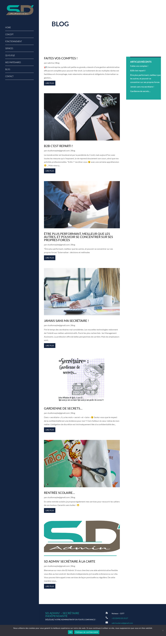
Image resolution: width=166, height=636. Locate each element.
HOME (8, 28)
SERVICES (9, 48)
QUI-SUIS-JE (10, 55)
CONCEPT (9, 35)
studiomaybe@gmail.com (58, 150)
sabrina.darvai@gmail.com (122, 623)
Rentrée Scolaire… (59, 492)
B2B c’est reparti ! (58, 146)
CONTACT (9, 76)
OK (70, 632)
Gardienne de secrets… (63, 408)
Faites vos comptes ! (61, 58)
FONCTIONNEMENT (13, 41)
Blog (57, 63)
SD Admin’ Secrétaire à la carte (69, 561)
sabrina (50, 63)
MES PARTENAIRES (13, 62)
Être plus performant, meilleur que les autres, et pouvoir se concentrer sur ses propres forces (78, 237)
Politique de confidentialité (86, 632)
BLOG (7, 69)
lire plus (50, 83)
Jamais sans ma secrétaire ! (66, 320)
